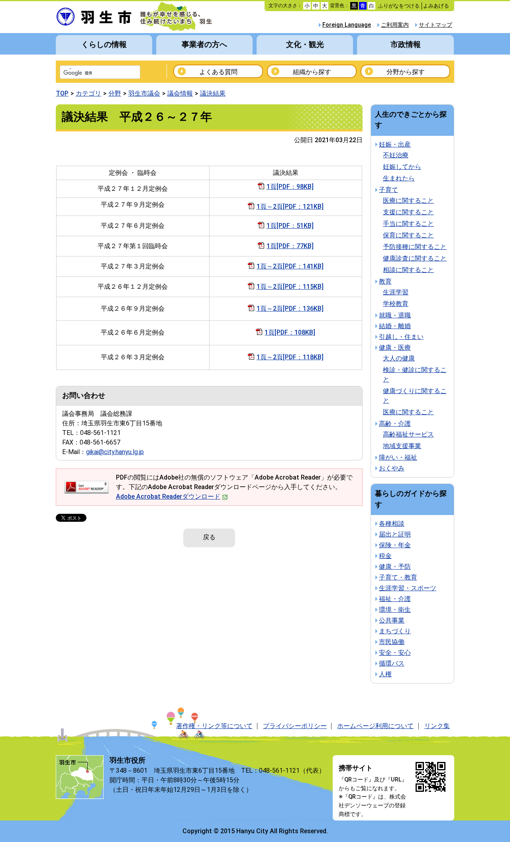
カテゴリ (88, 93)
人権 (385, 674)
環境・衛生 (395, 609)
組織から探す (312, 72)
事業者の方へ (204, 44)
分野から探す (405, 72)
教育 (385, 281)
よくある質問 (218, 72)
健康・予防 (395, 566)
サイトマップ (435, 25)
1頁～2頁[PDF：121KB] (290, 206)
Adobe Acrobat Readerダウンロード (168, 496)
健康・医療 (395, 347)
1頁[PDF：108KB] (290, 332)
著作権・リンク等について (214, 726)
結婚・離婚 (395, 326)
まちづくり (395, 631)
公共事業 (391, 620)
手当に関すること (408, 223)
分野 (114, 93)
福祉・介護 (395, 599)
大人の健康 (399, 358)
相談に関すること (408, 270)
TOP (62, 93)
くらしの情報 (104, 44)
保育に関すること (408, 235)
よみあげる (436, 6)
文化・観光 (305, 44)
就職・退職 (395, 315)
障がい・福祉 (398, 457)
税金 (385, 556)
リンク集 (437, 726)
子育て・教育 (398, 577)
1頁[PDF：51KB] (290, 225)
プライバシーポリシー (295, 726)
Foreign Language (346, 25)
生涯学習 (395, 292)
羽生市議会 (144, 93)
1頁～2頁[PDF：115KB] (290, 286)
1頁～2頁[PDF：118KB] (290, 357)
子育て (388, 190)
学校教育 (395, 303)
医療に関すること (408, 200)
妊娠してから (402, 166)
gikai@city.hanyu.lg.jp (115, 452)
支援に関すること (408, 212)
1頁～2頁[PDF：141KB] (290, 266)
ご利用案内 (395, 25)
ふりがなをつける (399, 6)
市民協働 (391, 642)
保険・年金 (395, 545)
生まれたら (399, 178)
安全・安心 (395, 652)
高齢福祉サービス (408, 434)
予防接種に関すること (415, 247)
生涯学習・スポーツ (407, 588)
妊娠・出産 (395, 144)
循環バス (391, 663)
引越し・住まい (401, 337)
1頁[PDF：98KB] (290, 186)
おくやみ (391, 468)
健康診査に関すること (415, 258)
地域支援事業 (402, 446)
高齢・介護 (395, 423)
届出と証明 (395, 534)
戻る (209, 537)
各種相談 (391, 523)
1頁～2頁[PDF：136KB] (290, 308)
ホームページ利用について (375, 726)
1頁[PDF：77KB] (290, 246)
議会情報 (180, 93)
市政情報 (405, 44)
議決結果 (213, 93)
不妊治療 (395, 155)
